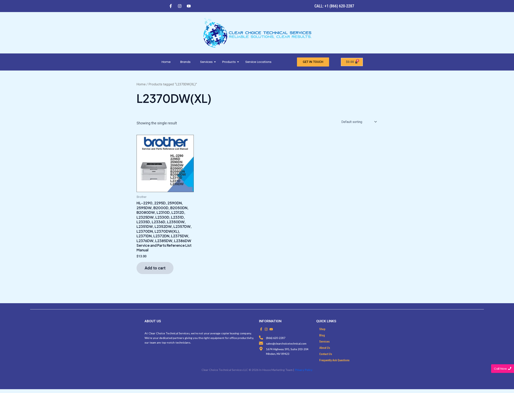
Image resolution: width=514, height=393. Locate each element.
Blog (322, 335)
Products (229, 62)
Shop (322, 329)
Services (206, 62)
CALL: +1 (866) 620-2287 (334, 6)
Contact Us (325, 354)
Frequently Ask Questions (334, 360)
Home (166, 62)
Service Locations (258, 62)
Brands (185, 62)
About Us (324, 347)
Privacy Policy (304, 370)
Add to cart (155, 268)
